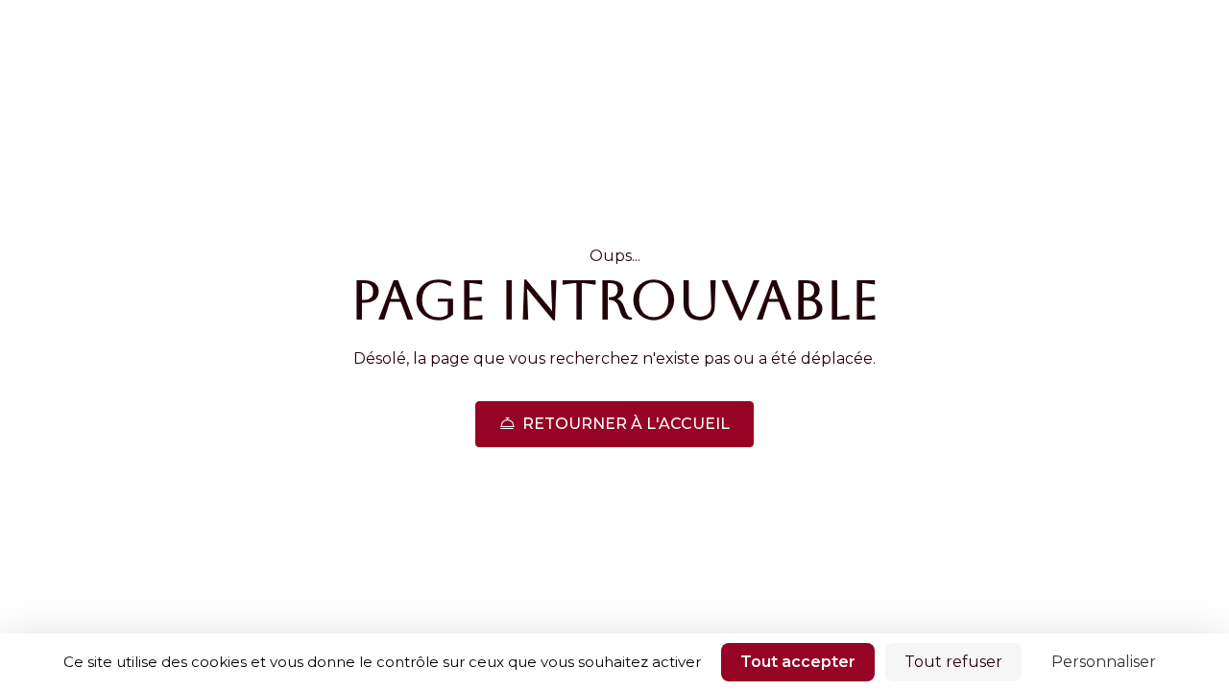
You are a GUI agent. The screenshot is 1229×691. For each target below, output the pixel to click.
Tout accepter (797, 662)
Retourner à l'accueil (626, 424)
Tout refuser (953, 662)
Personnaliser (1103, 662)
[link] (614, 424)
